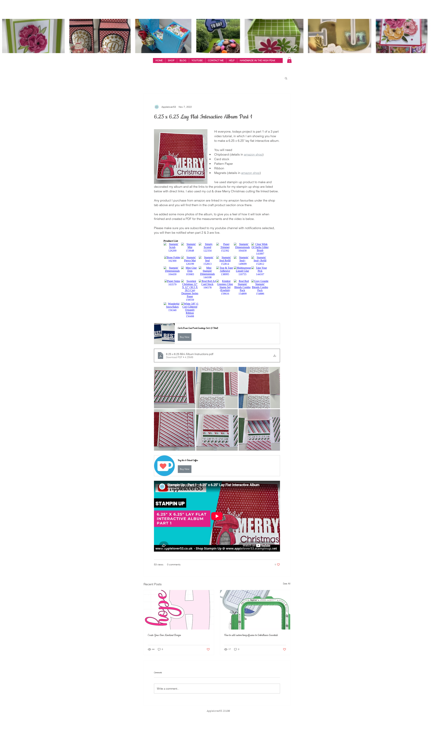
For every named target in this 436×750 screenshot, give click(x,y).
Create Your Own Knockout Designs (164, 635)
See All (286, 583)
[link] (289, 60)
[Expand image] (174, 387)
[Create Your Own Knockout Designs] (179, 610)
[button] (171, 60)
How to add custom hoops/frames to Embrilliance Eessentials (251, 635)
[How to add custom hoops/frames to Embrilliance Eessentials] (255, 610)
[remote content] (217, 278)
